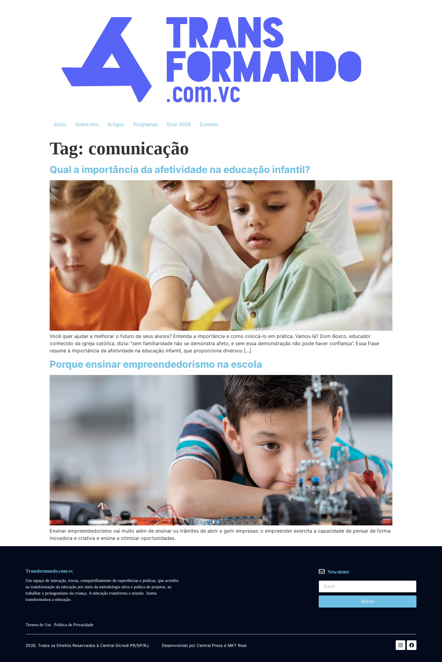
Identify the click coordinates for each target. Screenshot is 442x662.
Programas (145, 124)
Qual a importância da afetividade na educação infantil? (180, 169)
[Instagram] (400, 645)
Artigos (115, 124)
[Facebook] (411, 645)
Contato (209, 124)
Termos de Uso (38, 625)
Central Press (210, 646)
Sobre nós (86, 124)
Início (60, 124)
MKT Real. (237, 646)
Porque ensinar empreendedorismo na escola (156, 364)
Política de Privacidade (73, 625)
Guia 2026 (179, 124)
